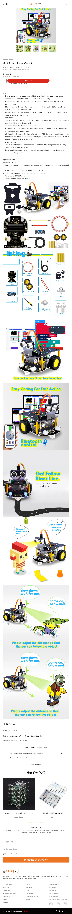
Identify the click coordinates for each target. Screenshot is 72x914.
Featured (5, 59)
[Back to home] (36, 4)
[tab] (19, 48)
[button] (3, 4)
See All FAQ (36, 765)
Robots (11, 59)
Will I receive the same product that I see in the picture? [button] (27, 753)
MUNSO (25, 911)
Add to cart (28, 81)
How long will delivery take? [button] (18, 758)
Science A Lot (7, 911)
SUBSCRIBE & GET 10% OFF (36, 860)
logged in (14, 740)
